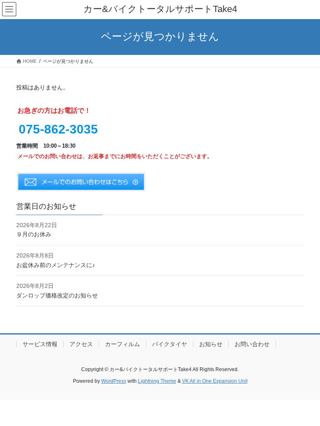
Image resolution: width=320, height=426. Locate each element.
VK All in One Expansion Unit (215, 381)
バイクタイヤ (169, 344)
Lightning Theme (157, 381)
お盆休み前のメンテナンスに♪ (55, 265)
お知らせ (210, 344)
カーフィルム (122, 344)
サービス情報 (40, 344)
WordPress (113, 381)
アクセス (81, 344)
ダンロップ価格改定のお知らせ (57, 295)
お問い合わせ (252, 344)
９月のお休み (33, 234)
